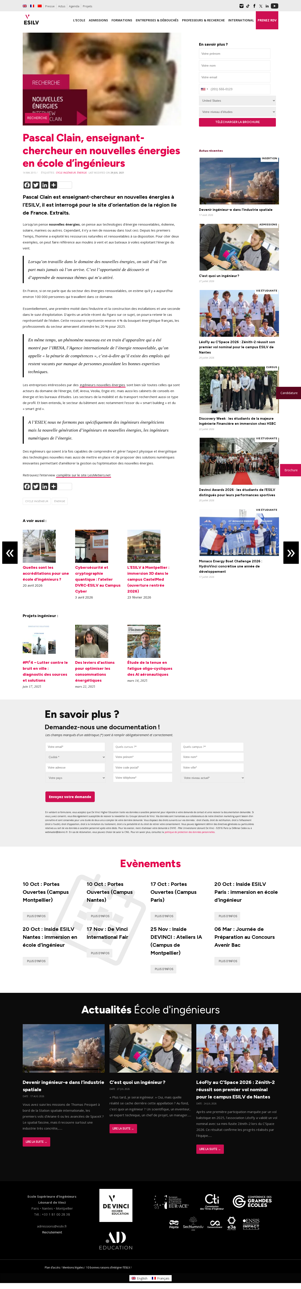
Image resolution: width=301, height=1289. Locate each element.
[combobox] (142, 746)
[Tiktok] (248, 7)
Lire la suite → (36, 1141)
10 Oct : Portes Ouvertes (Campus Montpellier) (46, 892)
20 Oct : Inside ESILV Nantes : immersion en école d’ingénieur (50, 937)
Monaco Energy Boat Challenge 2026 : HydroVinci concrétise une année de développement (230, 566)
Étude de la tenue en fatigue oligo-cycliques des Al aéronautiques (149, 668)
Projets (87, 6)
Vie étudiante (266, 290)
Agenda (74, 6)
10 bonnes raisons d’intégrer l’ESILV (108, 1267)
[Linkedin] (267, 7)
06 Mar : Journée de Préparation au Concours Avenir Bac (244, 937)
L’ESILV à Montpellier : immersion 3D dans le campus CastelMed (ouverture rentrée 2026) (148, 579)
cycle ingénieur (66, 172)
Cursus (271, 367)
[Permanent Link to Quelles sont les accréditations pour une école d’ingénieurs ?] (39, 561)
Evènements (150, 863)
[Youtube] (274, 7)
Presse (50, 6)
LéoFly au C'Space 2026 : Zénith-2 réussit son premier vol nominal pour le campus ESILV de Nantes (237, 347)
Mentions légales (73, 1267)
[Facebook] (254, 7)
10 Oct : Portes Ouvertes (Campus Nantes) (110, 892)
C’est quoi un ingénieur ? (219, 276)
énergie (82, 172)
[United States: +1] (204, 89)
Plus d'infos (36, 916)
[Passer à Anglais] (25, 6)
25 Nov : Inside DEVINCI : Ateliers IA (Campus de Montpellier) (176, 941)
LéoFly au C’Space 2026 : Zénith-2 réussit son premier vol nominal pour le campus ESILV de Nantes (235, 1089)
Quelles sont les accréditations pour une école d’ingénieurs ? (46, 573)
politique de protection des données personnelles (190, 832)
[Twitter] (260, 7)
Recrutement (52, 1232)
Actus (61, 6)
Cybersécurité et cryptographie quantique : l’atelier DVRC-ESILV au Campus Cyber (98, 579)
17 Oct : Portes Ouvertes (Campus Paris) (173, 892)
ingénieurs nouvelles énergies (102, 385)
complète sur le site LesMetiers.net (83, 475)
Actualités (150, 1009)
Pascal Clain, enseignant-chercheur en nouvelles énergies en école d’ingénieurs (101, 150)
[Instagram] (241, 7)
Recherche (37, 118)
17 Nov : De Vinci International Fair (107, 933)
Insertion (269, 158)
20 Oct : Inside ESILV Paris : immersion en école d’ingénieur (246, 892)
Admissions (268, 224)
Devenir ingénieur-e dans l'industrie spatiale (236, 210)
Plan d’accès (52, 1267)
